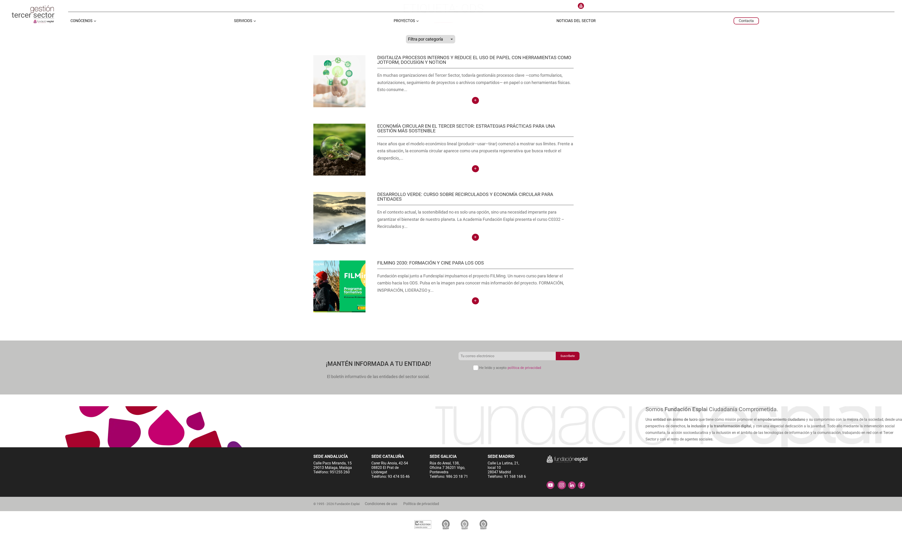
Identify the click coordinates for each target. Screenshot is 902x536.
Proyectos (404, 21)
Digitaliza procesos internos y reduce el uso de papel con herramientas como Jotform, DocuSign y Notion (474, 60)
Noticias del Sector (576, 21)
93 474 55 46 (399, 476)
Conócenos (81, 21)
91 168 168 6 (515, 476)
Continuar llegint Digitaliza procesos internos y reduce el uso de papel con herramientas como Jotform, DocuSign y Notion (475, 100)
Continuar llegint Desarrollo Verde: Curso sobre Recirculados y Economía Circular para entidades (475, 237)
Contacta (746, 21)
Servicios (243, 21)
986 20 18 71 (457, 476)
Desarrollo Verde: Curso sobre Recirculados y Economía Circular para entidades (465, 196)
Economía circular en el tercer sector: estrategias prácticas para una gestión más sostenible (466, 128)
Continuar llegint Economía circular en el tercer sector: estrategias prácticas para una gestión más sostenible (475, 168)
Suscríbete (567, 356)
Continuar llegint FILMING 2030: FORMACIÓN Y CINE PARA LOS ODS (475, 300)
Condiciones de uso (381, 504)
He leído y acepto (510, 368)
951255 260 (340, 472)
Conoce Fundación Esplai (581, 6)
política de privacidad (524, 368)
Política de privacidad (421, 504)
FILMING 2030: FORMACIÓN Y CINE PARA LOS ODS (430, 263)
